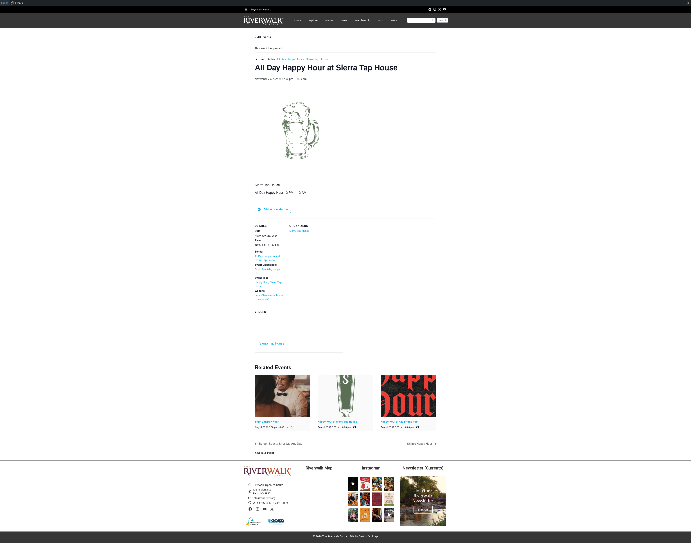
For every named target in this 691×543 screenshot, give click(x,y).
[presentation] (282, 396)
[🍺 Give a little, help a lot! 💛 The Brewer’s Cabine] (389, 499)
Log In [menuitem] (4, 2)
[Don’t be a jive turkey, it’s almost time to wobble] (377, 499)
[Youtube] (444, 9)
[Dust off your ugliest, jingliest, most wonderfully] (365, 484)
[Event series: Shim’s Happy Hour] (292, 427)
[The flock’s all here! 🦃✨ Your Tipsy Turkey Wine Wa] (365, 515)
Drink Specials (263, 269)
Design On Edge (368, 536)
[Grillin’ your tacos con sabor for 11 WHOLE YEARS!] (353, 499)
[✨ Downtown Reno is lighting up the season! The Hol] (389, 484)
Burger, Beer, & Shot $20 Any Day (280, 443)
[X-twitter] (439, 9)
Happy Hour (261, 282)
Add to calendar (273, 209)
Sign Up (423, 509)
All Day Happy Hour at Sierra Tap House (267, 258)
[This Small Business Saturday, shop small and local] (377, 484)
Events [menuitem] (19, 2)
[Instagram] (434, 9)
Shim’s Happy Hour (267, 421)
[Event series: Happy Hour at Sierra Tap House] (354, 427)
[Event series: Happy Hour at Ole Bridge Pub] (417, 427)
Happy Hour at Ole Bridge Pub (399, 421)
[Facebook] (430, 9)
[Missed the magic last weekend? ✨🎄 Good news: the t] (353, 484)
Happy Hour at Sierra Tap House (337, 421)
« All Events (263, 37)
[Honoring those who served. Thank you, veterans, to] (353, 515)
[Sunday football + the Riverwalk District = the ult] (365, 499)
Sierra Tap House (299, 230)
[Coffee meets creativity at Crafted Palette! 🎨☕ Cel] (377, 515)
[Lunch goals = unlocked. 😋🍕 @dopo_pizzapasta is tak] (389, 515)
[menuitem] (688, 3)
